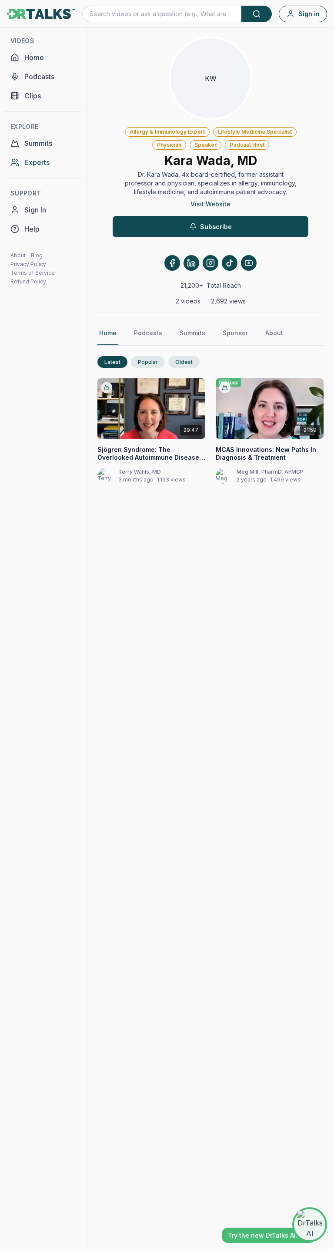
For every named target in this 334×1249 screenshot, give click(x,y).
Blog (37, 255)
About (18, 255)
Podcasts (148, 333)
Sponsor (235, 333)
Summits (192, 333)
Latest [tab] (112, 362)
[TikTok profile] (229, 263)
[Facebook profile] (172, 263)
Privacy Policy (28, 264)
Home (108, 333)
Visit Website (210, 204)
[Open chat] (309, 1224)
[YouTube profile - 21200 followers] (249, 263)
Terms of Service (32, 272)
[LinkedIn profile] (191, 263)
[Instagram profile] (210, 263)
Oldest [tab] (184, 362)
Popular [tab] (148, 362)
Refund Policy (28, 281)
